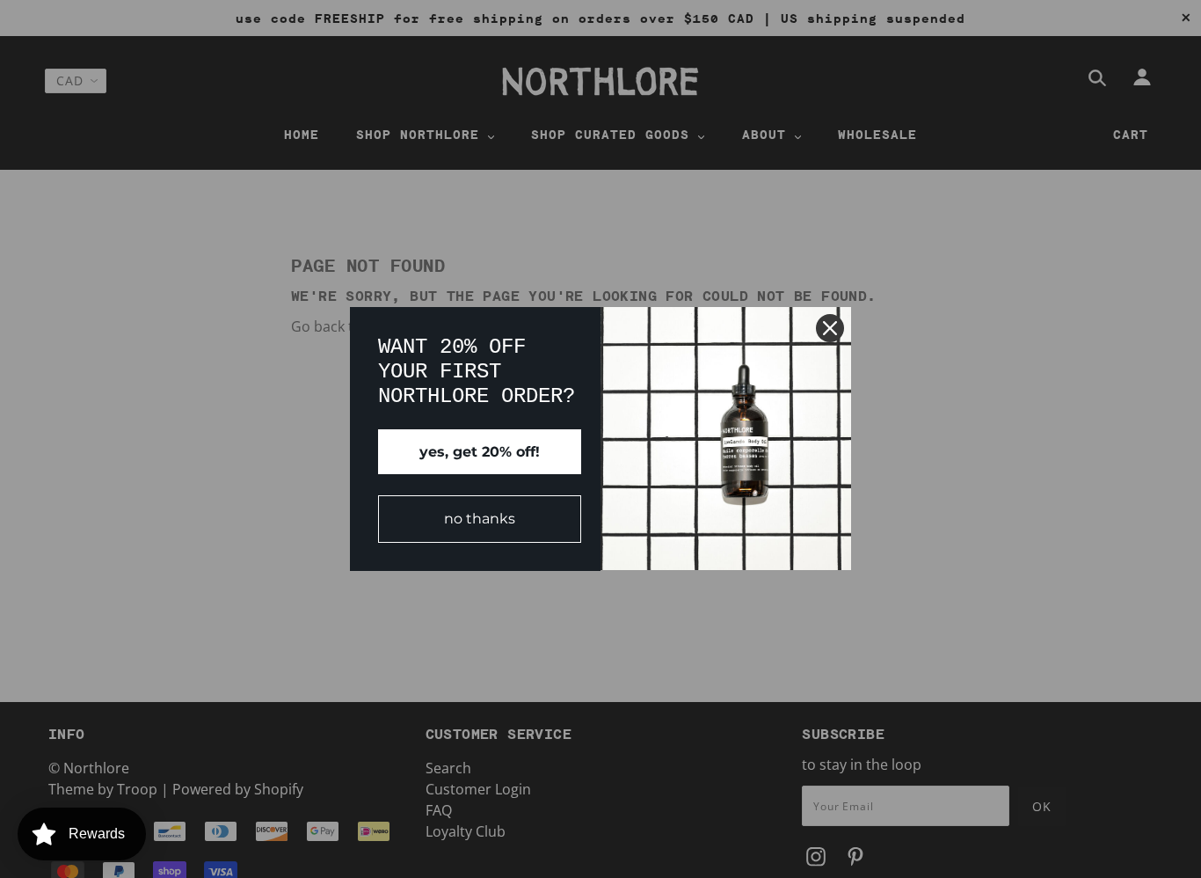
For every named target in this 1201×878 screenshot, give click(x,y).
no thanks (479, 518)
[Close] (830, 328)
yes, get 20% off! (479, 451)
